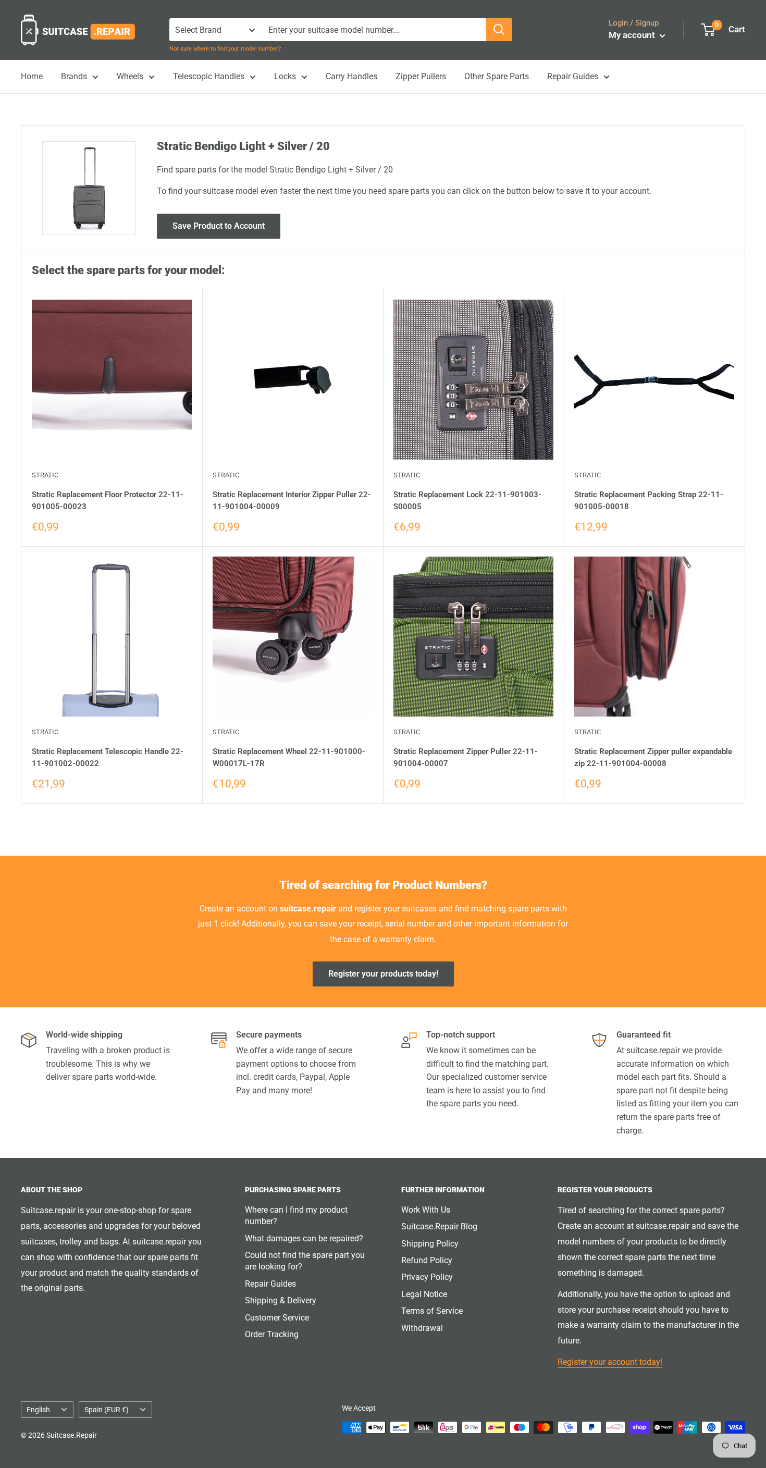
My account (633, 35)
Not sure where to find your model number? (225, 48)
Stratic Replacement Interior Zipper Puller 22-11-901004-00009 (292, 500)
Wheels (130, 76)
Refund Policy (426, 1260)
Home (32, 76)
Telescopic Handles (208, 76)
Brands (74, 76)
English (38, 1409)
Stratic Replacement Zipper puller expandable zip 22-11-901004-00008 (653, 757)
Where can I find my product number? (296, 1215)
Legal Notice (424, 1294)
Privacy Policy (427, 1277)
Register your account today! (610, 1362)
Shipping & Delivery (280, 1300)
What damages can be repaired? (304, 1238)
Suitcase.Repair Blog (439, 1226)
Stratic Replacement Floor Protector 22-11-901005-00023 (107, 500)
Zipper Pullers (421, 76)
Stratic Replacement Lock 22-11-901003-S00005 (467, 500)
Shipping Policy (430, 1244)
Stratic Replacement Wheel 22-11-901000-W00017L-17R (289, 757)
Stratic (45, 475)
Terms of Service (432, 1311)
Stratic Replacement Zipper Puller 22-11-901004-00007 (465, 757)
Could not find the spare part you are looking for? (305, 1261)
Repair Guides (572, 76)
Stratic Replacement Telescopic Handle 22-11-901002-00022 (107, 757)
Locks (285, 76)
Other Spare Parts (496, 76)
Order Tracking (272, 1334)
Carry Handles (351, 76)
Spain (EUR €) (106, 1409)
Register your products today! (383, 974)
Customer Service (277, 1318)
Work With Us (425, 1210)
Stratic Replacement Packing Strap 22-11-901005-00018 (648, 500)
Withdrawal (422, 1328)
